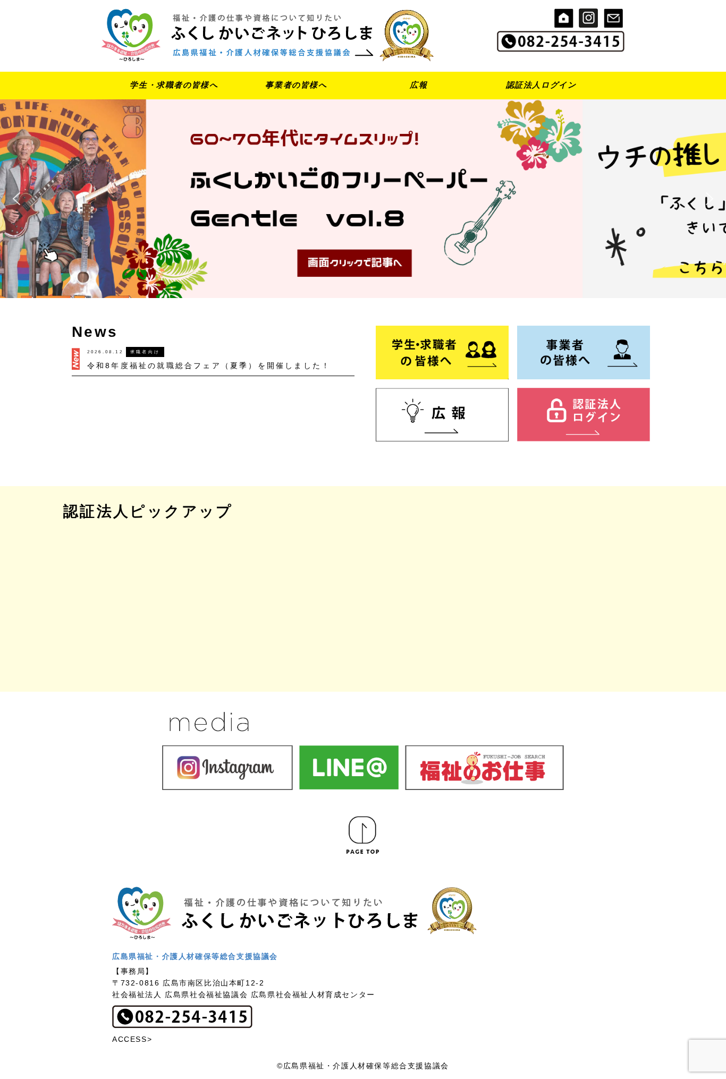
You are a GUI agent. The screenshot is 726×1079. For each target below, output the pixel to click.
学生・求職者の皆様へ (174, 84)
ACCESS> (132, 1039)
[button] (363, 198)
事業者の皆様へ (296, 84)
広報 (418, 84)
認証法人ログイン (541, 84)
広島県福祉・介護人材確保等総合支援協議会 (195, 956)
